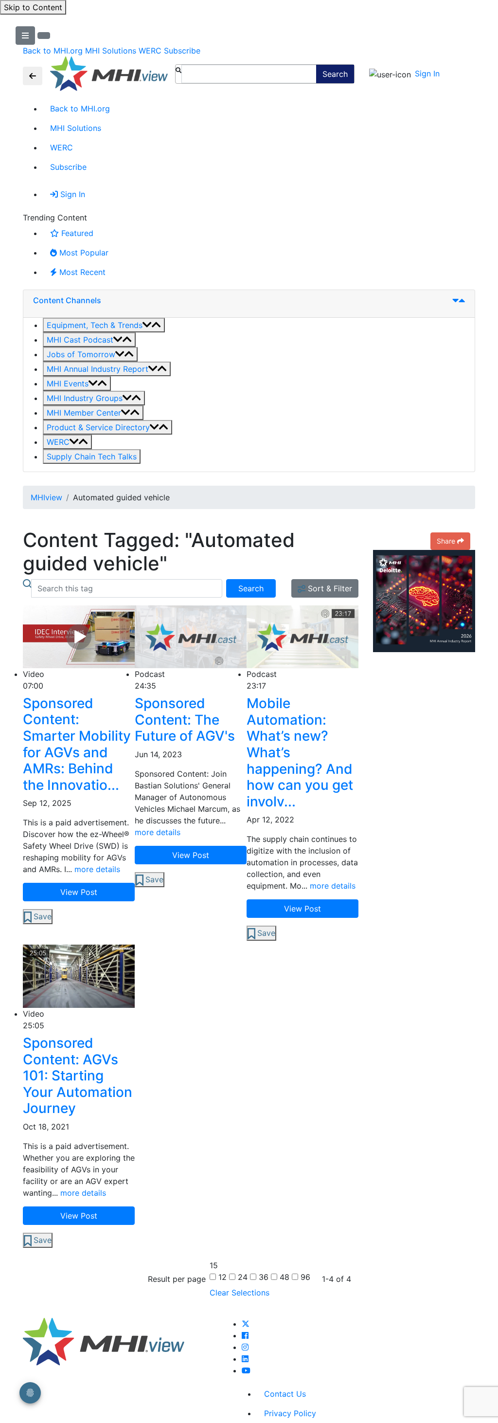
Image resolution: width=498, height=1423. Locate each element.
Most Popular (83, 252)
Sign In (427, 73)
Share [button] (446, 541)
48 (283, 1277)
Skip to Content (33, 7)
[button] (104, 325)
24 (241, 1277)
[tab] (249, 303)
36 (262, 1277)
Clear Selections (239, 1292)
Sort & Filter (328, 588)
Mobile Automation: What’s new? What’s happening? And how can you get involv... (300, 752)
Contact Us (285, 1394)
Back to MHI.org (53, 50)
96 (304, 1277)
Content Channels (67, 300)
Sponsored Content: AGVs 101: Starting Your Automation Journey (77, 1075)
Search (335, 74)
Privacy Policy (290, 1413)
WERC (150, 50)
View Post (78, 892)
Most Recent (82, 272)
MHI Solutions (110, 50)
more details (97, 869)
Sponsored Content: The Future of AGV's (185, 719)
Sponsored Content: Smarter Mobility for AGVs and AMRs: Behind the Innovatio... (77, 744)
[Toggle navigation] (32, 76)
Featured (77, 233)
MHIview (46, 497)
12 (221, 1277)
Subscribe (182, 50)
